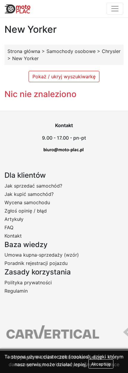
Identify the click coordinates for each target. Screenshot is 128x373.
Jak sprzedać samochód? (33, 186)
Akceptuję (101, 363)
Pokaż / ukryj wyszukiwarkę (64, 76)
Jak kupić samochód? (29, 194)
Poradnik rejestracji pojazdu (36, 263)
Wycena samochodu (27, 202)
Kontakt (13, 236)
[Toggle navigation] (115, 9)
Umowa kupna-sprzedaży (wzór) (41, 255)
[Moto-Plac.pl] (17, 8)
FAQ (8, 227)
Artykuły (14, 219)
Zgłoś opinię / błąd (25, 211)
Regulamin (16, 291)
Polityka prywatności (28, 282)
